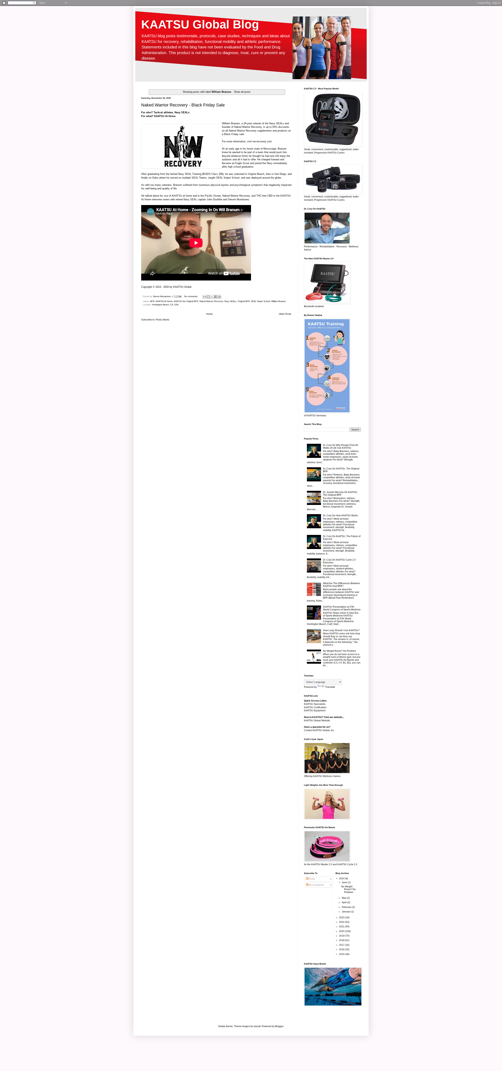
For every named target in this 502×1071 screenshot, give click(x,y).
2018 (342, 940)
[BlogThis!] (208, 297)
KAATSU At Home (164, 301)
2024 (342, 878)
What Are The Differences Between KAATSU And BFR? (341, 584)
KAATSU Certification (315, 707)
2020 (342, 931)
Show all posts (242, 91)
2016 (342, 949)
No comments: (191, 296)
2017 (342, 945)
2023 (342, 917)
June (345, 882)
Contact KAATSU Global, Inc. (319, 730)
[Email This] (204, 297)
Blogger (279, 1026)
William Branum (231, 123)
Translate (330, 687)
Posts (311, 879)
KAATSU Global (182, 286)
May (344, 898)
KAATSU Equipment (314, 710)
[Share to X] (212, 297)
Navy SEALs (230, 301)
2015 (342, 954)
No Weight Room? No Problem (339, 651)
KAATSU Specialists (314, 704)
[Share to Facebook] (216, 297)
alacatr (257, 1026)
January (346, 911)
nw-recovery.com (262, 141)
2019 (342, 935)
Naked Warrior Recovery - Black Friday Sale (183, 105)
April (344, 902)
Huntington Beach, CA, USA (165, 304)
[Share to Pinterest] (219, 297)
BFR (152, 301)
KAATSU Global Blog (200, 24)
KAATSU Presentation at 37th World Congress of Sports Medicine (342, 608)
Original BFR (244, 301)
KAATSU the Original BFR (186, 301)
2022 (342, 922)
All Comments (316, 885)
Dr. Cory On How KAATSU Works (340, 515)
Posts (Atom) (162, 319)
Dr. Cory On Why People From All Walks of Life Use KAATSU (340, 446)
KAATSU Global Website (317, 720)
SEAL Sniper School (260, 301)
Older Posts (285, 314)
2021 (342, 926)
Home (209, 314)
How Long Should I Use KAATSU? (341, 630)
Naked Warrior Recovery (236, 195)
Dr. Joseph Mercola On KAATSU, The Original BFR (340, 493)
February (347, 907)
